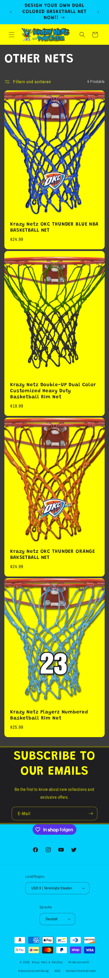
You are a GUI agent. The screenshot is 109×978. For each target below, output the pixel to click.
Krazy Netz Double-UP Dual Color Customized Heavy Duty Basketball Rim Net (53, 391)
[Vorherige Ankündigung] (10, 12)
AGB (57, 971)
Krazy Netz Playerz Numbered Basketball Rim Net (49, 715)
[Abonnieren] (90, 813)
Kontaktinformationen (81, 971)
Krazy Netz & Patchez (47, 962)
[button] (11, 34)
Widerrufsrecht (78, 962)
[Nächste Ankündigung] (98, 12)
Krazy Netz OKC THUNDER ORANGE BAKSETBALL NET (52, 554)
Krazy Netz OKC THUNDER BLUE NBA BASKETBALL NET (54, 227)
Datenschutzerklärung (33, 971)
